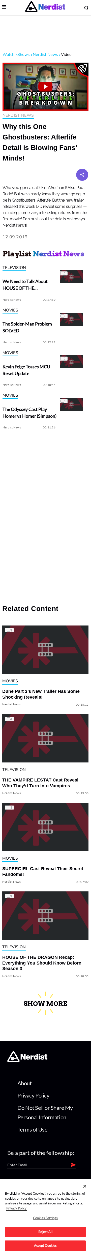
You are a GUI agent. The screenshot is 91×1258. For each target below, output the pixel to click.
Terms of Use (32, 1129)
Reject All (45, 1232)
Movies (10, 310)
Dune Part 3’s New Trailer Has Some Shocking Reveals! (41, 694)
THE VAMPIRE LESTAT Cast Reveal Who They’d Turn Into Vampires (40, 782)
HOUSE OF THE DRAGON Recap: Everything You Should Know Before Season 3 (41, 963)
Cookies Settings (45, 1218)
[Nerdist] (45, 7)
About (24, 1083)
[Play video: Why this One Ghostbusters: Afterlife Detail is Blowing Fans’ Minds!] (45, 87)
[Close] (84, 1186)
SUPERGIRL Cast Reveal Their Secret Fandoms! (42, 871)
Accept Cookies (45, 1245)
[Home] (27, 1061)
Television (14, 267)
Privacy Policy (33, 1095)
